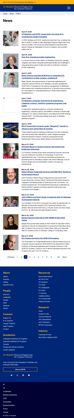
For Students (43, 282)
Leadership (7, 297)
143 (58, 257)
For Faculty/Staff (44, 299)
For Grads (42, 285)
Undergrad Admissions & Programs (15, 339)
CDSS (5, 398)
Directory (6, 294)
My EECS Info (43, 279)
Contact (6, 329)
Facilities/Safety (44, 296)
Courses (6, 344)
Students (6, 306)
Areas (41, 311)
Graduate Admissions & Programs (14, 341)
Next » (65, 257)
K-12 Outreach (8, 321)
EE (4, 384)
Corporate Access (45, 335)
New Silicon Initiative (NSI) (48, 337)
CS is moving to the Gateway (23, 2)
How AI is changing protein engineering (38, 57)
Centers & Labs (44, 314)
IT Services (43, 293)
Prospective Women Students (13, 347)
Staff (5, 303)
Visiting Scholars (44, 301)
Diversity (6, 279)
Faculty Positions (9, 323)
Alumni (5, 308)
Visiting (5, 282)
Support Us (7, 318)
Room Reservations (45, 276)
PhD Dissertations (45, 319)
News (12, 13)
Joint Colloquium (44, 322)
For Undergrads (44, 288)
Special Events (8, 285)
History (5, 276)
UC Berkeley (7, 391)
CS (4, 388)
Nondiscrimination (9, 405)
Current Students (9, 350)
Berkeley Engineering (10, 395)
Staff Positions (8, 326)
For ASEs (42, 290)
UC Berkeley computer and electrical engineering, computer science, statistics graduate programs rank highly (44, 103)
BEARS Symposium (45, 325)
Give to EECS (20, 369)
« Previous (11, 257)
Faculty (5, 300)
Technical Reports (45, 317)
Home (5, 13)
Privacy (5, 408)
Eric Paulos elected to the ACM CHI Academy (40, 238)
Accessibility (7, 401)
